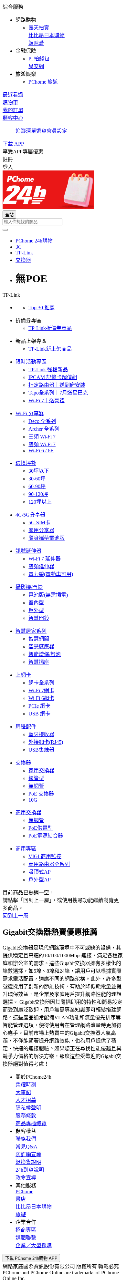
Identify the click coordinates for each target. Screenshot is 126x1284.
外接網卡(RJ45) (45, 742)
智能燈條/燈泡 (44, 654)
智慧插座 (38, 662)
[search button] (5, 230)
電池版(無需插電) (48, 595)
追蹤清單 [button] (26, 131)
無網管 (36, 786)
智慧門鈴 (38, 618)
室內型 (36, 602)
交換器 (23, 762)
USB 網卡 (39, 713)
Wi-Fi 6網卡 (41, 698)
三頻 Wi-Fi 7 (42, 436)
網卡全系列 (41, 682)
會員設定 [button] (57, 131)
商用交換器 (28, 812)
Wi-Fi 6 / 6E (41, 450)
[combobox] (63, 222)
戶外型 (36, 610)
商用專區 (26, 848)
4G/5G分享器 (30, 515)
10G (32, 800)
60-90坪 (37, 486)
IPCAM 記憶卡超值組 (52, 377)
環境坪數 (26, 463)
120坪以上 (40, 502)
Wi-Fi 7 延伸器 (44, 558)
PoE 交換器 (41, 793)
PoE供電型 (40, 828)
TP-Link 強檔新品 (48, 369)
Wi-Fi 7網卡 (41, 690)
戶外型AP (39, 879)
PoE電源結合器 (45, 835)
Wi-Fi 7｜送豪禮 (46, 400)
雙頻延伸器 (41, 566)
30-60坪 (37, 478)
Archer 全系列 (43, 429)
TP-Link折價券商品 (50, 328)
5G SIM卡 (39, 522)
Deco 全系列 (42, 421)
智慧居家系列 (31, 631)
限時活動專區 (31, 362)
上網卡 (23, 675)
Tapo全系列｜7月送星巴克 (58, 392)
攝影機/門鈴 (29, 587)
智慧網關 (38, 639)
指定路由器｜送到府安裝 (56, 385)
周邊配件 (26, 726)
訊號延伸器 (28, 551)
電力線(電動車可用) (50, 574)
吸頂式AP (39, 872)
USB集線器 (41, 750)
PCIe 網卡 (39, 706)
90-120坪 (38, 494)
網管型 (36, 778)
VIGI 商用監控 (44, 856)
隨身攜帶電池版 (46, 538)
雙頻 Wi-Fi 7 (42, 444)
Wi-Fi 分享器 (30, 413)
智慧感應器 (41, 646)
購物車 (10, 102)
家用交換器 (41, 770)
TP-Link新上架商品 (50, 349)
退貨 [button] (41, 131)
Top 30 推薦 (41, 307)
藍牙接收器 (41, 734)
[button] (63, 44)
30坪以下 (38, 471)
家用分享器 (41, 530)
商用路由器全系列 (49, 864)
